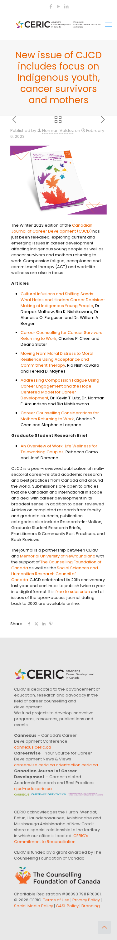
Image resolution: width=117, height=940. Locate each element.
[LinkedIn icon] (66, 6)
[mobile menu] (108, 24)
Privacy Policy (86, 900)
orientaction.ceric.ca (77, 765)
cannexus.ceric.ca (32, 747)
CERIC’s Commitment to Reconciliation (51, 839)
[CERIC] (58, 24)
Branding (90, 906)
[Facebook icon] (51, 6)
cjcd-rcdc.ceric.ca (33, 789)
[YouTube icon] (58, 6)
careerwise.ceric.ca (34, 765)
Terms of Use (56, 900)
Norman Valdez (58, 130)
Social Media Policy (33, 906)
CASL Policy (67, 906)
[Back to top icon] (104, 927)
